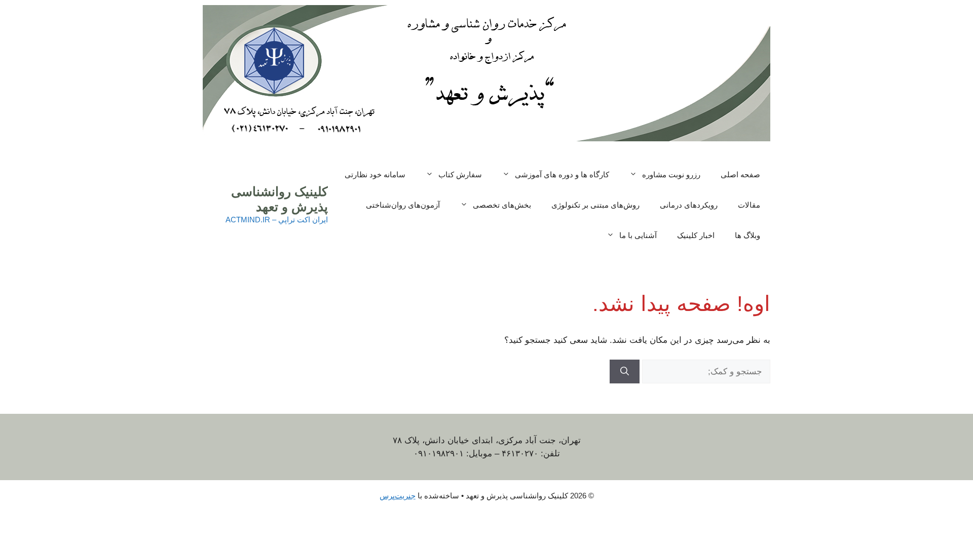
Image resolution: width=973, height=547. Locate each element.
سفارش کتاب (460, 174)
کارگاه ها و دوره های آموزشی (562, 174)
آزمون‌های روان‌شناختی (403, 205)
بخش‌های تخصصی (502, 205)
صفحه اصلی (740, 174)
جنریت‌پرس (398, 495)
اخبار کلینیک (696, 235)
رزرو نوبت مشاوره (671, 174)
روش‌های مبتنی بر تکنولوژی (595, 205)
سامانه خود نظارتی (375, 174)
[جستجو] (625, 372)
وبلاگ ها (747, 235)
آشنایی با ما (638, 235)
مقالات (749, 205)
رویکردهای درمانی (689, 205)
